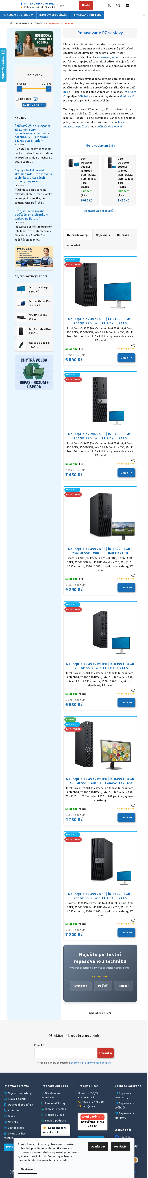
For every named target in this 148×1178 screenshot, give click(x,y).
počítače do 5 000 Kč (110, 127)
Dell (65, 92)
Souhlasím (119, 1147)
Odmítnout (97, 1147)
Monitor (124, 986)
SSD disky (84, 96)
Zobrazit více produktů (99, 211)
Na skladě (28, 99)
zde (63, 1160)
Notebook (80, 986)
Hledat (86, 5)
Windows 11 (127, 96)
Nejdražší (123, 235)
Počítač (102, 986)
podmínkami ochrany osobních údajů (91, 1062)
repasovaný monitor (109, 57)
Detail (124, 358)
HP (72, 92)
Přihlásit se (105, 1053)
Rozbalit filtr (32, 105)
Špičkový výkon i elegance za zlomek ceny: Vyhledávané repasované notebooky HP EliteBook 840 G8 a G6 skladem (33, 133)
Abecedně (73, 245)
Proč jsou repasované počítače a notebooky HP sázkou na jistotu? (32, 214)
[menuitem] (18, 15)
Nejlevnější (103, 235)
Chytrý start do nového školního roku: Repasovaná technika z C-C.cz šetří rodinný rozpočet (33, 176)
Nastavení (26, 1169)
